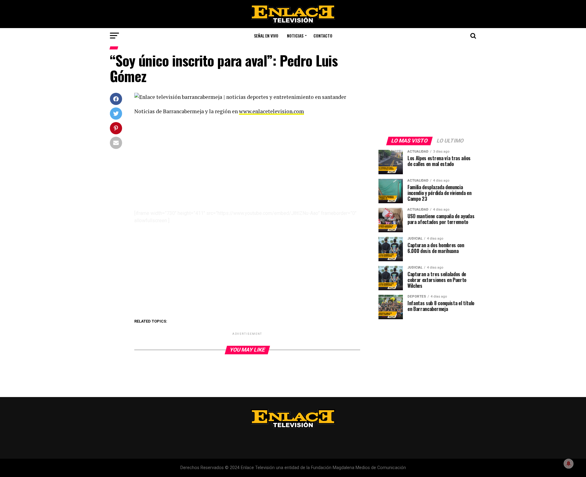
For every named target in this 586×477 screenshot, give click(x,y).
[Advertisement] (247, 164)
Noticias (295, 35)
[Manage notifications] (568, 463)
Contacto (322, 35)
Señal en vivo (266, 35)
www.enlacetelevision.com (271, 111)
